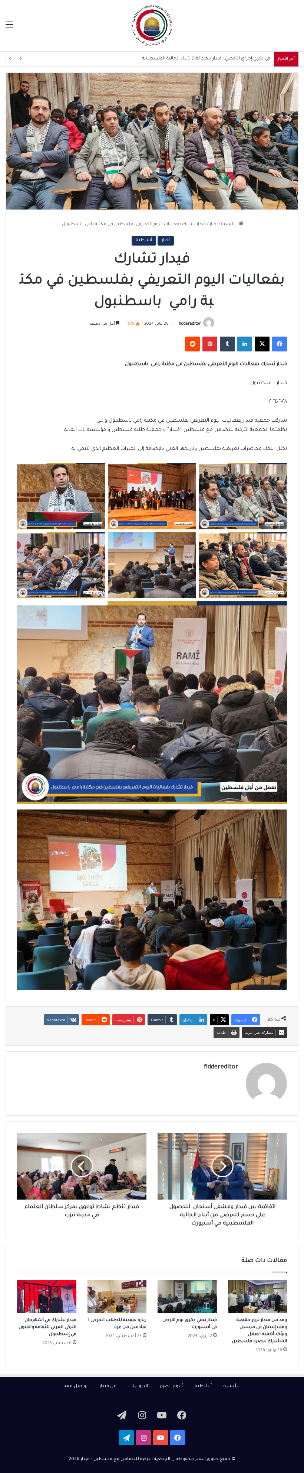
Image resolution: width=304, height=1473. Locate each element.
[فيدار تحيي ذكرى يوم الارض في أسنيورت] (187, 1296)
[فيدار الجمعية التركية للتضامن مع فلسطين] (152, 25)
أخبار (213, 224)
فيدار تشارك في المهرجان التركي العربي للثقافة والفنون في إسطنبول (47, 1327)
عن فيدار (107, 1386)
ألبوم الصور (171, 1386)
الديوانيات (138, 1386)
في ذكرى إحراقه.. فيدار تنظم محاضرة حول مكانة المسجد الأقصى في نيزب (197, 58)
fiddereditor (190, 324)
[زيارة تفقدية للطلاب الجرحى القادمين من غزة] (117, 1296)
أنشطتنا (144, 240)
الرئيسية (230, 224)
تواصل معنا (75, 1386)
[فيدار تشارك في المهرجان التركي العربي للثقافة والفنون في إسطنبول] (46, 1296)
